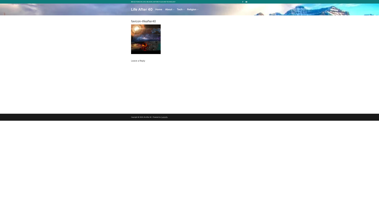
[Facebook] (242, 1)
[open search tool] (238, 9)
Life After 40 (141, 9)
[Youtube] (246, 1)
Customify (164, 117)
